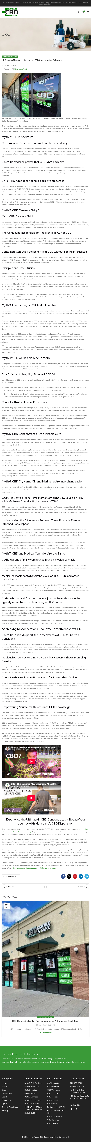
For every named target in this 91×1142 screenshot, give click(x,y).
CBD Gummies (53, 1086)
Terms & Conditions (10, 1107)
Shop (4, 1090)
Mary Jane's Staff (20, 69)
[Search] (78, 12)
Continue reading (45, 1033)
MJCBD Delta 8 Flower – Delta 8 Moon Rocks (34, 1108)
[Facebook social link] (63, 876)
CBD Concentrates (10, 57)
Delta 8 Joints (30, 1093)
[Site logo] (10, 12)
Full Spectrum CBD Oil (56, 1107)
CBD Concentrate (54, 1116)
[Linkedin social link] (81, 876)
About (4, 1086)
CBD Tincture (52, 1093)
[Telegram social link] (86, 876)
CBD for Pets (52, 1123)
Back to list (45, 886)
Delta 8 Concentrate (33, 1100)
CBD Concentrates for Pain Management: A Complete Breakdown (45, 1021)
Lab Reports (7, 1093)
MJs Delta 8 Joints (32, 1104)
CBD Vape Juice (53, 1090)
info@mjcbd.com (77, 1086)
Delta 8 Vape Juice (32, 1086)
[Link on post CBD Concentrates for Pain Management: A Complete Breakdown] (45, 959)
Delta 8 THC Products (33, 1083)
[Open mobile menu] (88, 12)
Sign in (4, 1104)
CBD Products (53, 1083)
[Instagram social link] (76, 1109)
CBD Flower (52, 1104)
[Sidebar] (3, 346)
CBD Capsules (53, 1120)
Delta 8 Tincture (31, 1090)
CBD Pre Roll (52, 1100)
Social (4, 1097)
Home (4, 1083)
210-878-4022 (76, 1083)
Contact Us (6, 1100)
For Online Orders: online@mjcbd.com (77, 1091)
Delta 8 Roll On (30, 1113)
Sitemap (5, 1110)
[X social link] (69, 876)
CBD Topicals (52, 1097)
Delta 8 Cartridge (31, 1097)
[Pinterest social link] (75, 876)
